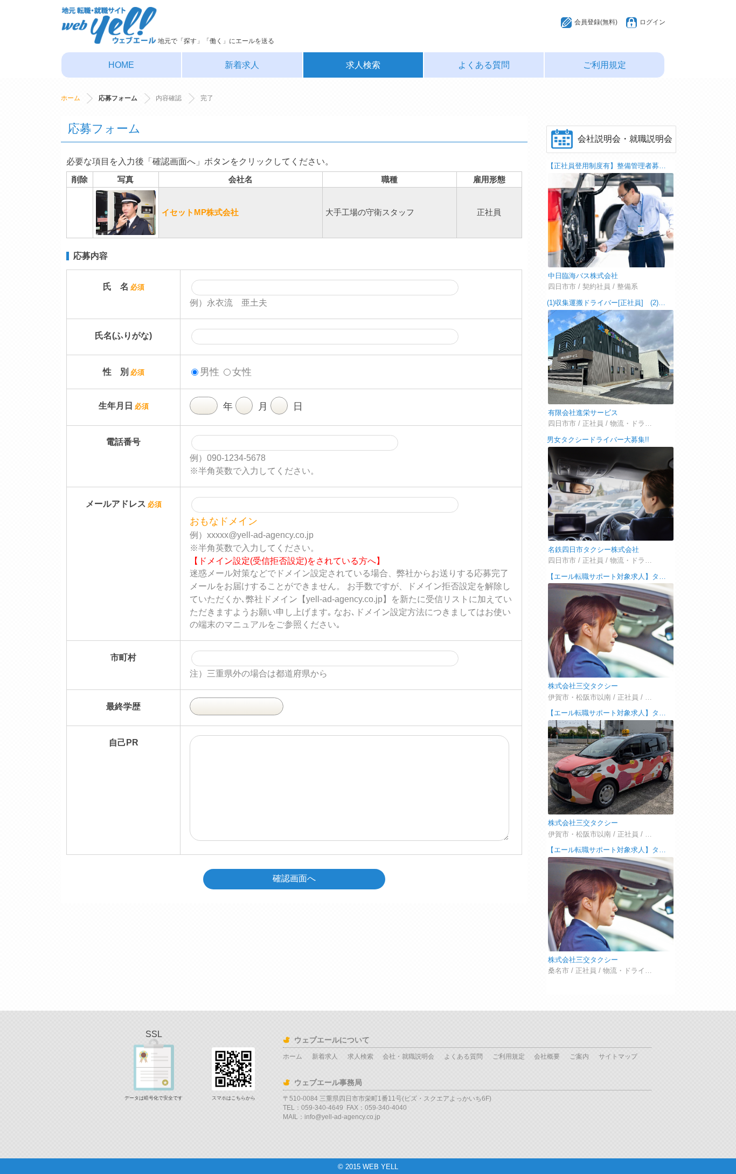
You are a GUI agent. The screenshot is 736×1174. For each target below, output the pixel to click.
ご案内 (579, 1056)
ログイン (652, 22)
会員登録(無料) (595, 22)
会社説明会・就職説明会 (625, 138)
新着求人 (242, 65)
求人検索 (363, 65)
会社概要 (547, 1056)
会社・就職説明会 (408, 1056)
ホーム (70, 98)
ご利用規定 (604, 65)
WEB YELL (380, 1167)
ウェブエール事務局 (328, 1082)
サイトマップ (618, 1056)
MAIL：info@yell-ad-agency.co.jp (331, 1117)
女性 (242, 372)
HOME (121, 65)
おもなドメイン (224, 521)
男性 (209, 372)
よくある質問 (484, 65)
